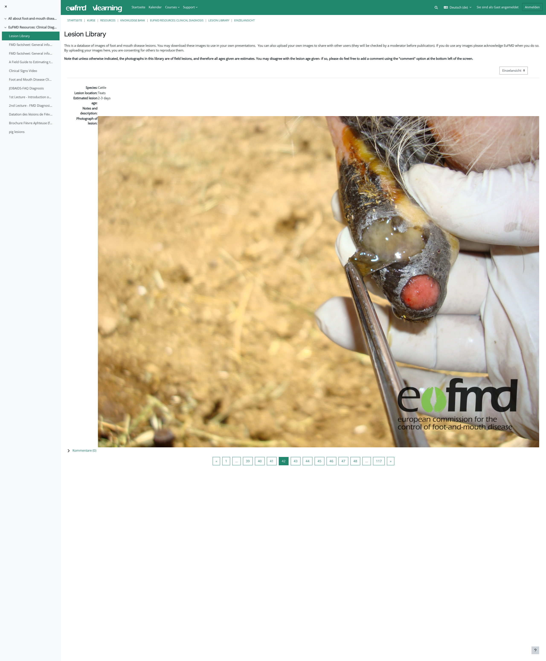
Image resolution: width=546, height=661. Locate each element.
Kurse (91, 20)
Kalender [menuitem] (155, 7)
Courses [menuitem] (171, 7)
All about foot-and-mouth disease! (33, 18)
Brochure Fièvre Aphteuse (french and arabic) (31, 123)
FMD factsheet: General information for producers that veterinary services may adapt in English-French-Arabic (31, 53)
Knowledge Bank (132, 20)
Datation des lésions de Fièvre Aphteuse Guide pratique (31, 114)
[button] (303, 450)
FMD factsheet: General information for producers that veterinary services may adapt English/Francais (31, 44)
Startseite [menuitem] (138, 7)
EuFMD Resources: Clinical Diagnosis (33, 27)
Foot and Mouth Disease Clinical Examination (31, 79)
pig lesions (17, 132)
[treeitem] (30, 18)
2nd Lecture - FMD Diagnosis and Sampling (31, 105)
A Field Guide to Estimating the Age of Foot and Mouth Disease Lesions (31, 62)
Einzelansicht (244, 20)
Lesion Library (19, 36)
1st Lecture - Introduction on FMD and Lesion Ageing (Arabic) (31, 97)
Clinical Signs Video (23, 71)
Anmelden (532, 7)
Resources (107, 20)
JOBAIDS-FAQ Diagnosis (26, 88)
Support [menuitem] (189, 7)
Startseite (74, 20)
